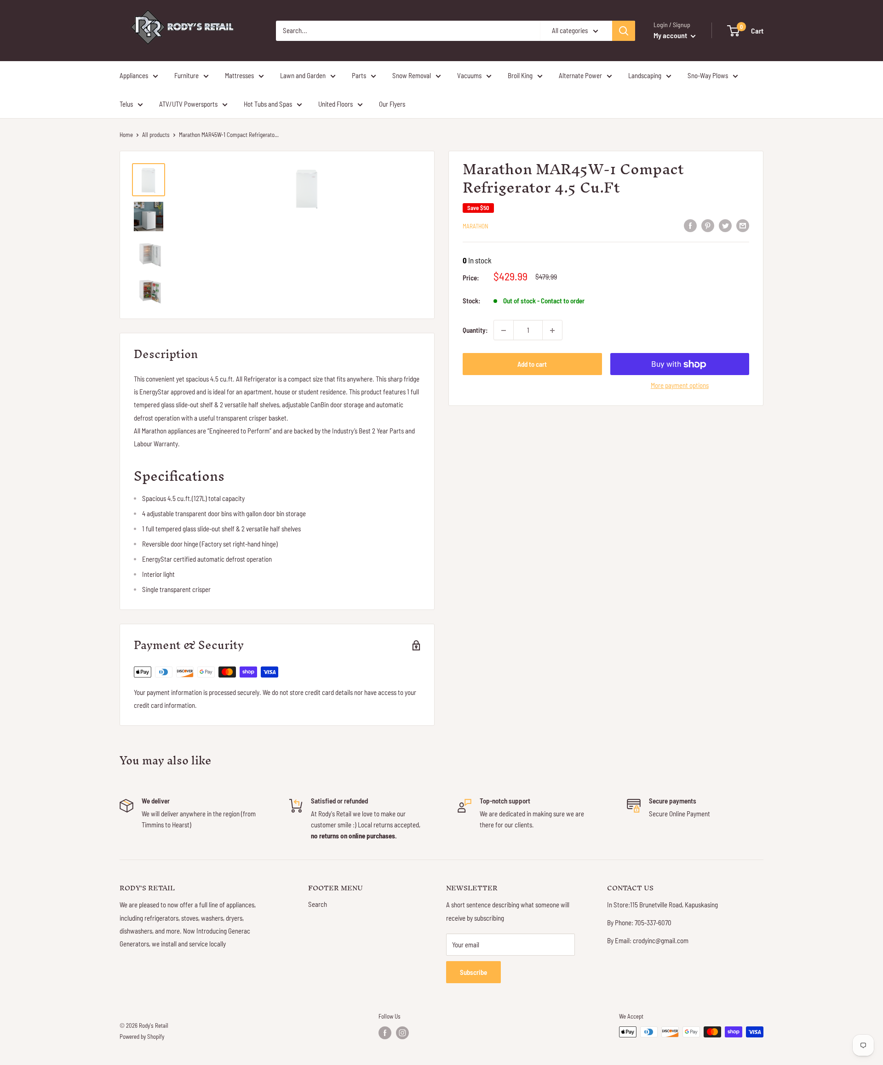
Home (126, 134)
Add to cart (532, 364)
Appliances (134, 75)
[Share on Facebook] (690, 225)
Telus (126, 104)
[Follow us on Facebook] (384, 1032)
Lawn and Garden (303, 75)
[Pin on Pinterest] (707, 225)
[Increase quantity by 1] (552, 330)
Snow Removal (411, 75)
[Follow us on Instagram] (402, 1032)
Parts (359, 75)
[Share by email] (742, 225)
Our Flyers (392, 104)
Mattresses (239, 75)
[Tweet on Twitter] (725, 225)
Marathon (475, 226)
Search (317, 904)
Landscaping (644, 75)
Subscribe (473, 972)
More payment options (680, 386)
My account (671, 35)
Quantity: (475, 330)
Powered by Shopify (142, 1036)
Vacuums (469, 75)
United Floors (335, 104)
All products (156, 134)
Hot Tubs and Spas (268, 104)
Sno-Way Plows (708, 75)
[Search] (623, 31)
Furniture (186, 75)
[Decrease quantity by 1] (503, 330)
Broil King (520, 75)
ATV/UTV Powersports (188, 104)
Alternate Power (580, 75)
